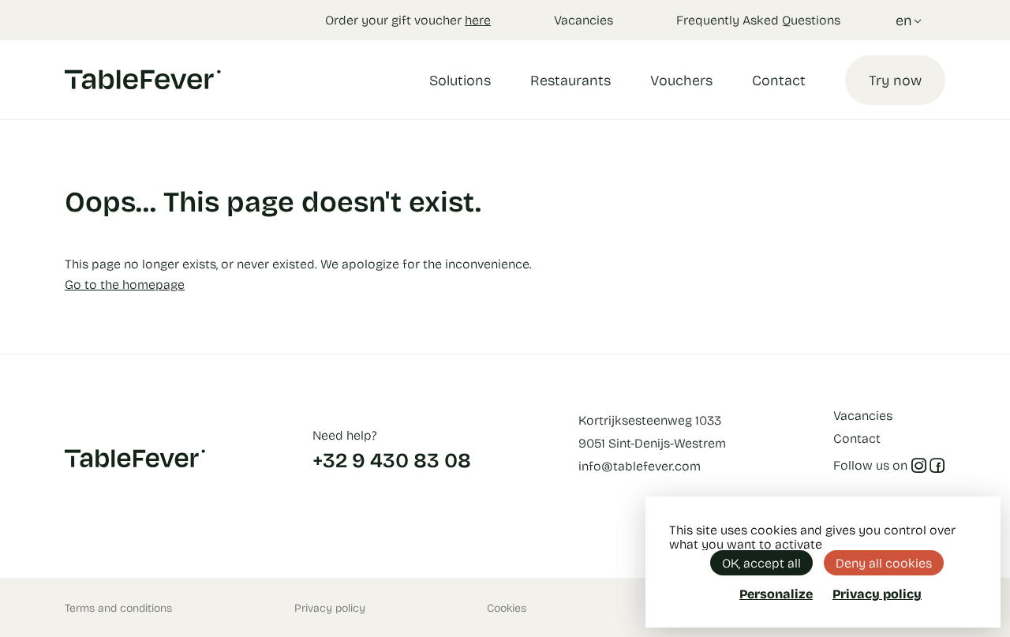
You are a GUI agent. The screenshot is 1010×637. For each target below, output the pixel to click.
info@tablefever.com (639, 465)
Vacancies (583, 19)
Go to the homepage (125, 284)
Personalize (776, 593)
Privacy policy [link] (877, 593)
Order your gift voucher (408, 19)
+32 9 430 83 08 (391, 459)
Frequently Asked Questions (758, 19)
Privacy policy (329, 607)
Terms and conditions (118, 607)
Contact (779, 79)
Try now (895, 79)
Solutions (460, 79)
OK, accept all (761, 562)
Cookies (506, 607)
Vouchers (681, 79)
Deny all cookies (884, 562)
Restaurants (570, 79)
